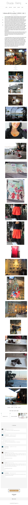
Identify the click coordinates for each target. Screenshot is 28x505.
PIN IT (19, 407)
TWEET (12, 407)
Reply (4, 431)
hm (13, 11)
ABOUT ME (10, 7)
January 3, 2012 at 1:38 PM (11, 452)
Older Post (16, 490)
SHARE (9, 407)
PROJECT (18, 7)
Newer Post (12, 490)
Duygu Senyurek (6, 446)
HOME (6, 7)
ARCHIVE (14, 7)
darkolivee (5, 452)
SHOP (22, 7)
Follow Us (14, 495)
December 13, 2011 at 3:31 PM (13, 446)
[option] (5, 416)
